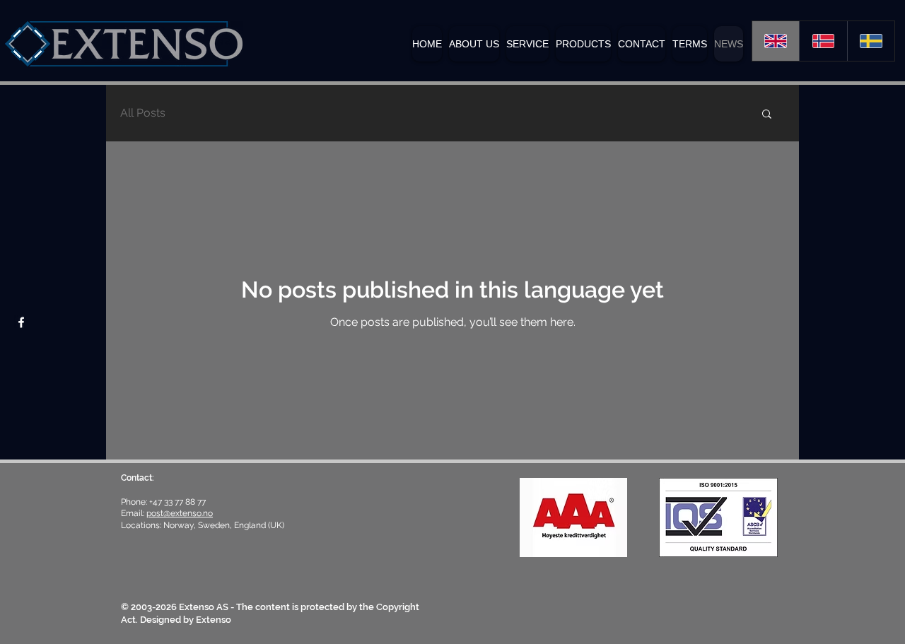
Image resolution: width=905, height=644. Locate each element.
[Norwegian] (822, 41)
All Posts (142, 112)
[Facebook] (21, 322)
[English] (775, 41)
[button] (583, 44)
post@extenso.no (179, 513)
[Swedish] (870, 41)
